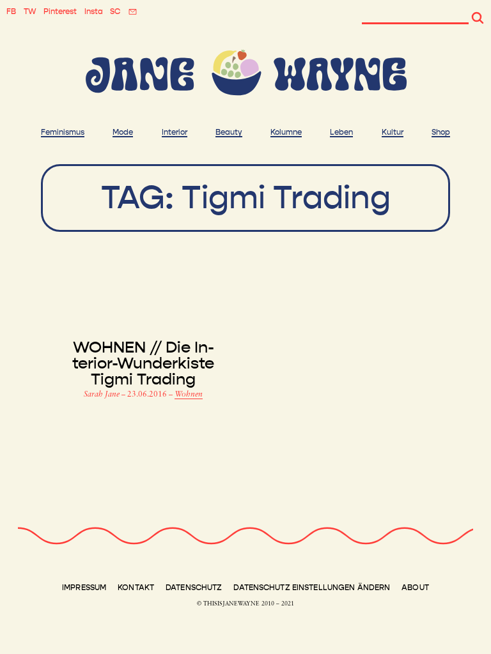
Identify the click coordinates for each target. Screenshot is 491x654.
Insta (93, 11)
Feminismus (62, 132)
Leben (341, 132)
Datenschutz (194, 587)
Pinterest (60, 11)
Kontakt (136, 587)
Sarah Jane (102, 395)
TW (30, 11)
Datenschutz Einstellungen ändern (311, 587)
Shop (441, 132)
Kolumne (286, 132)
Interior (174, 132)
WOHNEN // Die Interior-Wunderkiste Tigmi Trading (143, 364)
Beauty (228, 132)
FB (11, 11)
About (415, 587)
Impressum (84, 587)
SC (115, 11)
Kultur (392, 132)
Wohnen (189, 395)
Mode (123, 132)
